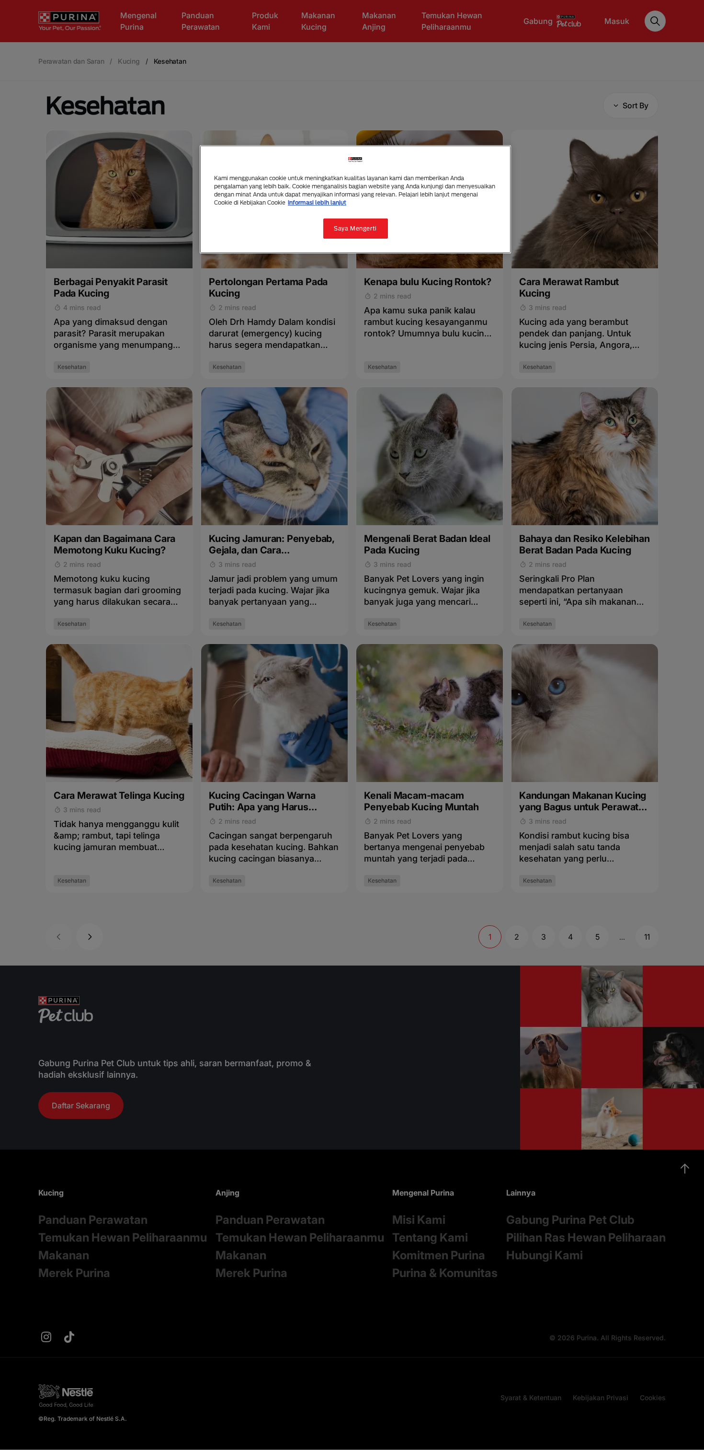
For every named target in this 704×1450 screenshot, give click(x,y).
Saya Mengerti (355, 228)
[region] (355, 199)
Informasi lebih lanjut (317, 202)
